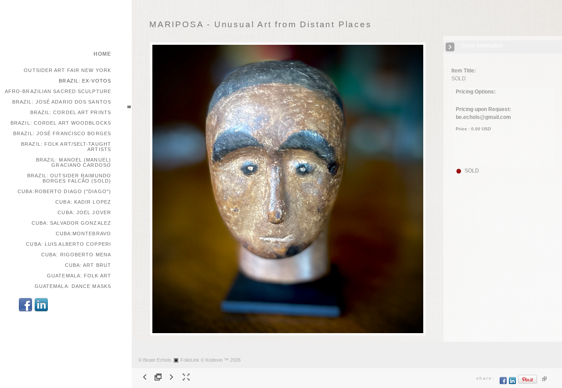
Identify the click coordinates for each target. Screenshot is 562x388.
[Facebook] (25, 310)
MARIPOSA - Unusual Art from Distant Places (260, 24)
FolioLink (189, 360)
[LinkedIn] (41, 310)
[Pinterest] (527, 382)
